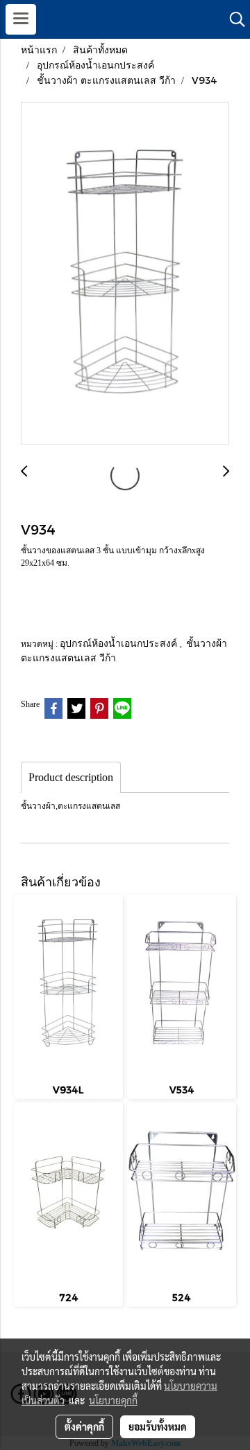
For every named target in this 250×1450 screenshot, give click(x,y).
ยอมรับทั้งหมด (157, 1426)
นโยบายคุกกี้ (113, 1400)
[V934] (125, 273)
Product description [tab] (70, 777)
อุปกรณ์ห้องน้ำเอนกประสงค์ (120, 643)
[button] (233, 19)
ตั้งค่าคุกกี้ (84, 1426)
